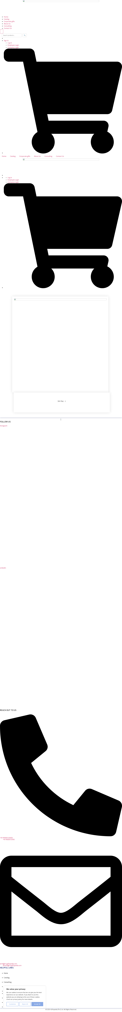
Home (6, 17)
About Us (7, 24)
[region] (25, 997)
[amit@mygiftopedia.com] (61, 961)
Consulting (8, 26)
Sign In (6, 41)
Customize (12, 1004)
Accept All (37, 1004)
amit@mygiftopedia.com (8, 964)
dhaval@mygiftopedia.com (12, 965)
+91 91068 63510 (9, 840)
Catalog (6, 19)
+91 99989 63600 (6, 838)
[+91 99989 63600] (61, 835)
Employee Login (13, 45)
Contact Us (8, 28)
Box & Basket (10, 291)
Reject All (25, 1004)
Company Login (13, 47)
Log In (10, 43)
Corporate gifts (9, 21)
